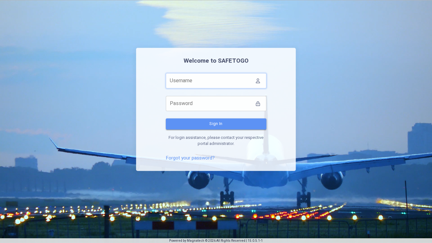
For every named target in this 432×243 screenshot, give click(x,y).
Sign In (216, 123)
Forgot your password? (190, 157)
